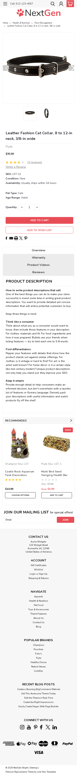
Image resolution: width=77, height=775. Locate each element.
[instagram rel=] (22, 727)
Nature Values (38, 666)
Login (33, 573)
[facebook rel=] (41, 727)
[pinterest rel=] (35, 727)
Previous (5, 68)
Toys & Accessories (38, 609)
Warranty (38, 258)
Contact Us (38, 622)
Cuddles (38, 670)
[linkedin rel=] (54, 727)
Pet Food (38, 605)
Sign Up (43, 573)
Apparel (38, 596)
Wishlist (38, 569)
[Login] (61, 4)
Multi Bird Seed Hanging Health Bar (54, 473)
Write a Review (16, 167)
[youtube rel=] (29, 727)
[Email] (11, 238)
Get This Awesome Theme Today (38, 693)
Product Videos (38, 265)
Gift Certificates (39, 565)
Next (71, 68)
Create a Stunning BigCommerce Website (38, 689)
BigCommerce (20, 772)
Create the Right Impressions (38, 702)
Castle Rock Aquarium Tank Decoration (19, 473)
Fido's (38, 653)
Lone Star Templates (46, 772)
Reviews (38, 272)
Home (5, 23)
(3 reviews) (34, 162)
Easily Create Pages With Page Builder (38, 706)
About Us (38, 618)
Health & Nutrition (21, 23)
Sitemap (34, 767)
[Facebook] (6, 238)
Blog (38, 626)
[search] (53, 4)
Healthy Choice (38, 662)
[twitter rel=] (48, 727)
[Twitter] (21, 238)
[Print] (16, 238)
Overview (38, 250)
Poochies (38, 649)
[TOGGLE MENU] (5, 4)
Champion (11, 464)
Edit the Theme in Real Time (38, 697)
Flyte (44, 464)
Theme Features (38, 613)
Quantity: (11, 207)
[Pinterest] (26, 238)
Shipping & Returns (38, 578)
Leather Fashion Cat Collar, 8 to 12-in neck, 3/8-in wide (33, 26)
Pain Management (43, 23)
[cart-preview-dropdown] (69, 3)
